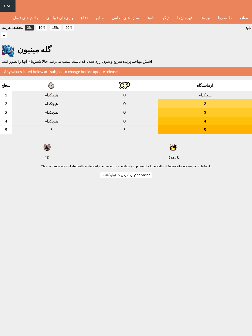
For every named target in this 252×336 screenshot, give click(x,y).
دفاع (84, 17)
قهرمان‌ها (185, 17)
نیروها (205, 17)
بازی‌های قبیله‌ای (59, 17)
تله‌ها (150, 17)
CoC (8, 5)
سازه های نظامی (125, 17)
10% (41, 27)
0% (29, 27)
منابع (100, 17)
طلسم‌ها (225, 17)
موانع (244, 17)
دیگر (165, 17)
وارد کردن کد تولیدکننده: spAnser (126, 175)
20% (68, 27)
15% (55, 27)
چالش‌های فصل (25, 17)
